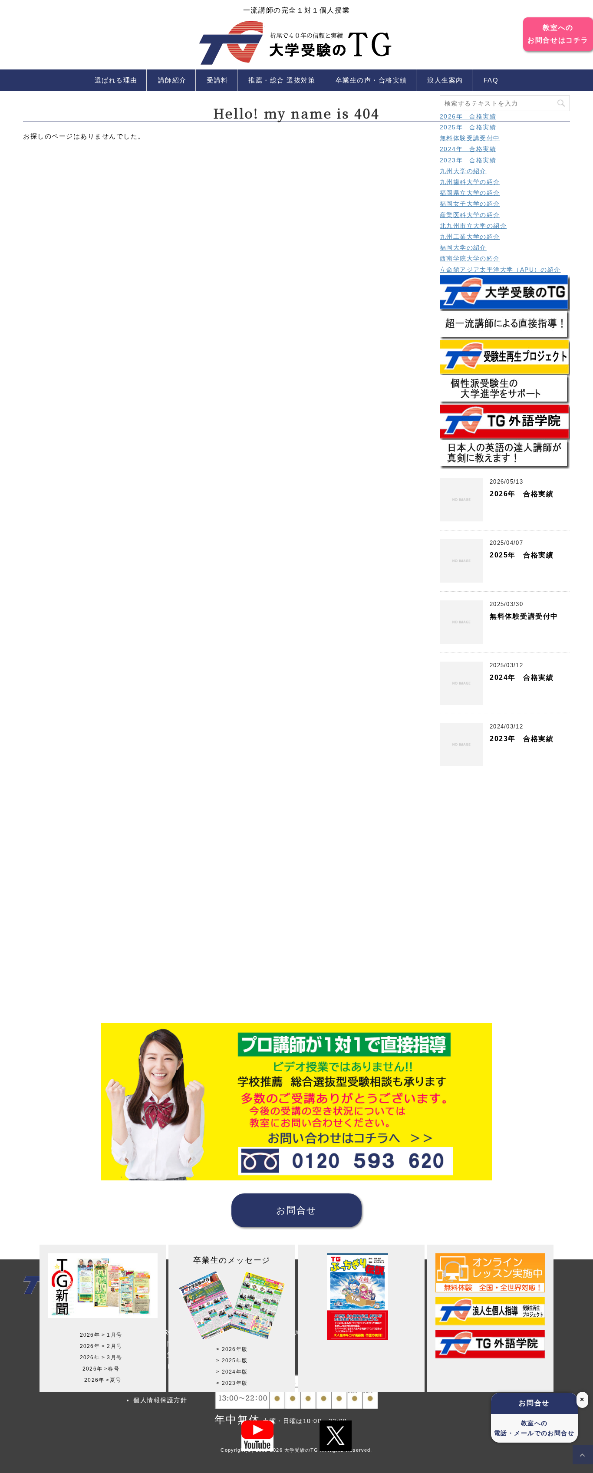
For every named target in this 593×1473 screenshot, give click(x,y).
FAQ (491, 80)
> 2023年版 (231, 1383)
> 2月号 (112, 1346)
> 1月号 (112, 1335)
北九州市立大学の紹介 (473, 225)
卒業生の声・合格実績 (371, 80)
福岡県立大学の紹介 (470, 192)
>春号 (111, 1369)
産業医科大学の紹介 (470, 214)
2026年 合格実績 (468, 116)
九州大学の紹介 (463, 171)
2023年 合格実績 (468, 160)
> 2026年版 (231, 1349)
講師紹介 (172, 80)
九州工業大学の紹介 (470, 236)
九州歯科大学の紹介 (470, 181)
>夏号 (113, 1380)
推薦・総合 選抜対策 (281, 80)
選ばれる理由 (116, 80)
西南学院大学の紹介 (470, 258)
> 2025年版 (231, 1361)
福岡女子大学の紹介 (470, 203)
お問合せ (296, 1210)
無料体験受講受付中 (470, 138)
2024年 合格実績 (468, 148)
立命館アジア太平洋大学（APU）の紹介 (500, 269)
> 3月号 (112, 1357)
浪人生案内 (445, 80)
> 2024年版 (231, 1372)
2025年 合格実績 (468, 127)
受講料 (217, 80)
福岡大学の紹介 (463, 247)
